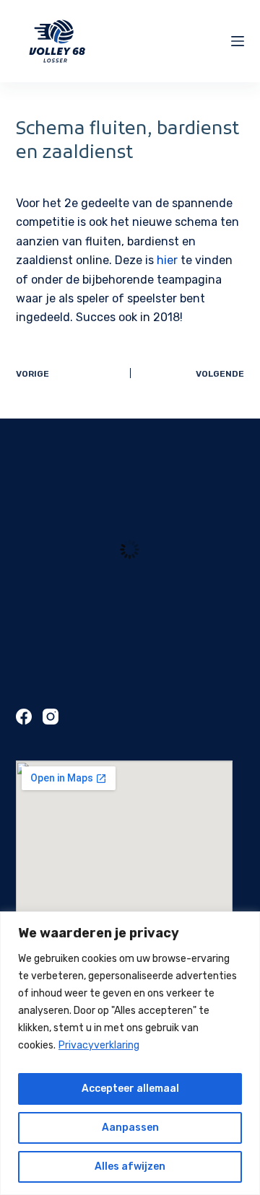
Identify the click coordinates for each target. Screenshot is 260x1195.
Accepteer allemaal (130, 1088)
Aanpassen (130, 1127)
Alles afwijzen (130, 1166)
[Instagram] (50, 717)
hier (167, 260)
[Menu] (237, 41)
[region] (130, 1053)
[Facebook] (24, 717)
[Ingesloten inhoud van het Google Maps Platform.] (124, 873)
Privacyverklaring (98, 1045)
